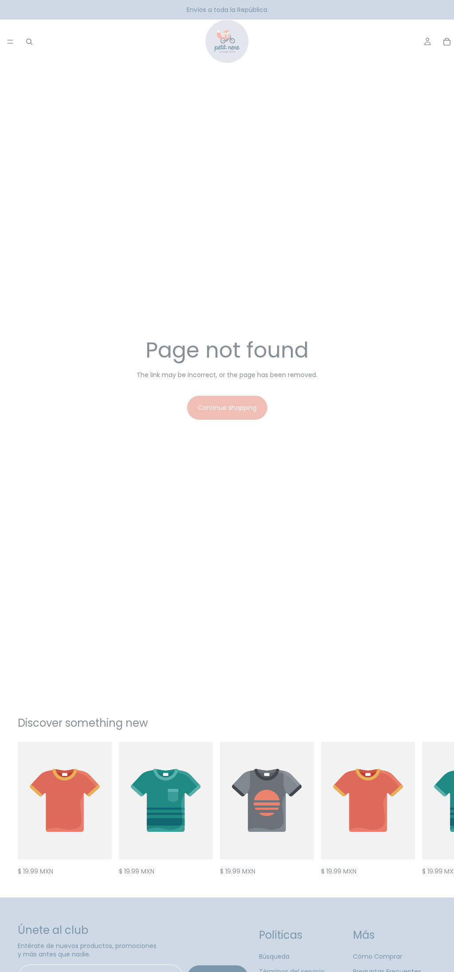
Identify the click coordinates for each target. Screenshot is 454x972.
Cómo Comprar (377, 956)
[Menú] (10, 41)
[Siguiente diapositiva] (426, 809)
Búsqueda (274, 956)
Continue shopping (227, 407)
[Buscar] (29, 41)
